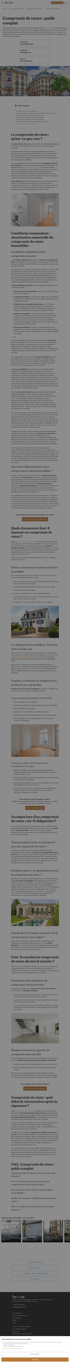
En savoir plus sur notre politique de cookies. (12, 1348)
